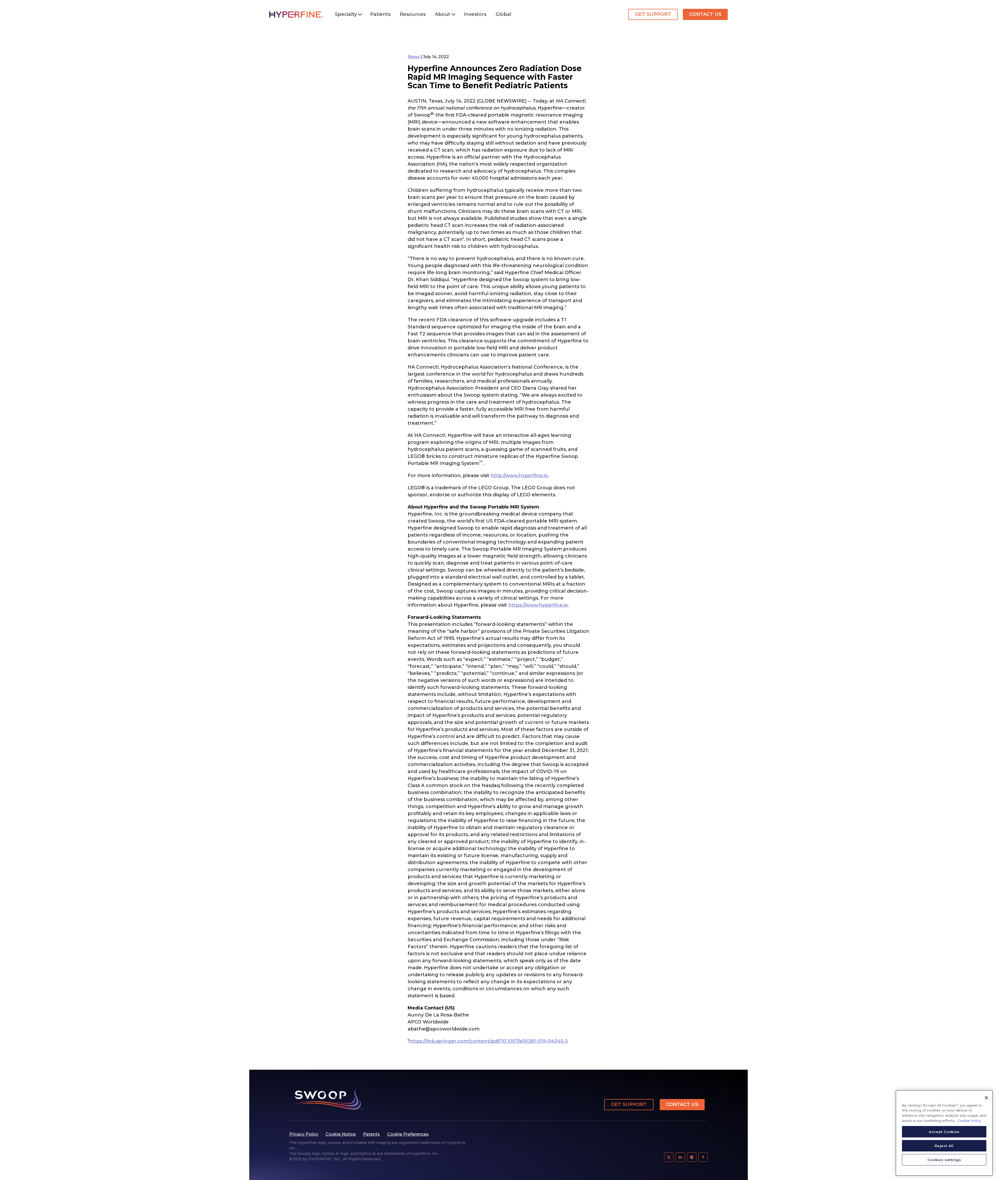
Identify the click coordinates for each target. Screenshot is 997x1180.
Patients (380, 14)
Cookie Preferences (408, 1134)
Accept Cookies (944, 1132)
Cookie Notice (341, 1134)
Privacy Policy (303, 1134)
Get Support (653, 14)
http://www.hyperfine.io (519, 475)
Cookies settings (944, 1160)
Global (503, 14)
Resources (413, 14)
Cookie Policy (969, 1120)
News (414, 56)
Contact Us (705, 14)
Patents (371, 1134)
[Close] (986, 1097)
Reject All (944, 1146)
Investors (475, 14)
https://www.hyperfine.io (538, 605)
